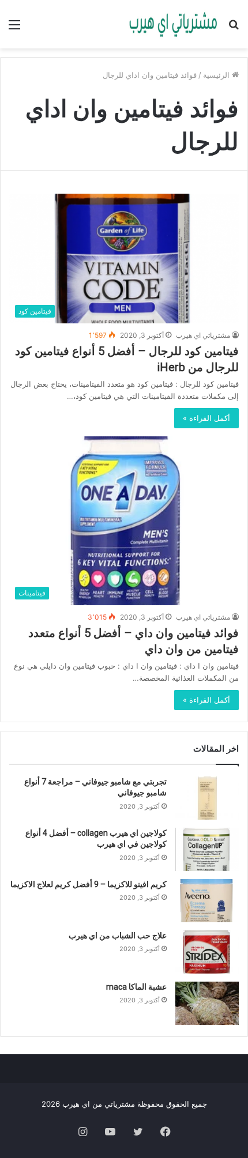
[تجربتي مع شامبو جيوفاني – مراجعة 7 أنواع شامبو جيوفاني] (207, 798)
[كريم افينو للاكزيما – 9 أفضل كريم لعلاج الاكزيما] (207, 900)
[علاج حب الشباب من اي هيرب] (207, 952)
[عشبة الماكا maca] (207, 1003)
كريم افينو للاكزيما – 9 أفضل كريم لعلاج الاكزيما (88, 884)
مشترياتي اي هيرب (203, 335)
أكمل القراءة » (206, 418)
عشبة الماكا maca (136, 986)
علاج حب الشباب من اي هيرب (118, 935)
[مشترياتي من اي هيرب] (173, 24)
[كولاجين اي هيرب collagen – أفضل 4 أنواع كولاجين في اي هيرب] (207, 849)
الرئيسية (217, 75)
